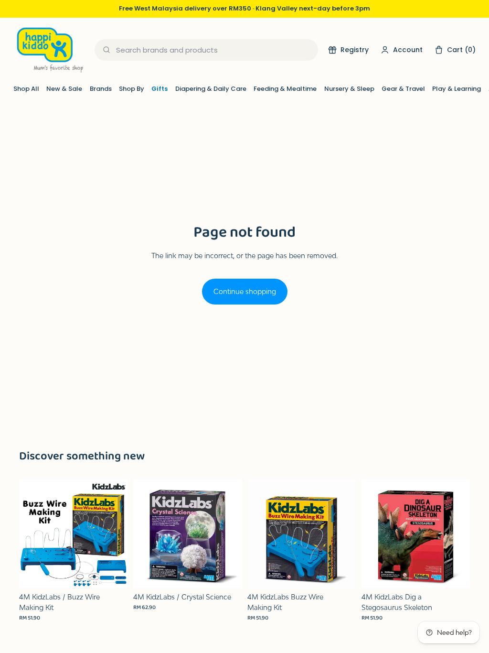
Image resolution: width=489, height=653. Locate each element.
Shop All (26, 88)
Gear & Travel (403, 88)
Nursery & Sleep (349, 88)
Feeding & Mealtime (285, 88)
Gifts (159, 88)
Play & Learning (456, 88)
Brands (101, 88)
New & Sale (64, 88)
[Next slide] (117, 533)
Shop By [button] (131, 88)
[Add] (112, 573)
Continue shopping (244, 291)
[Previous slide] (29, 533)
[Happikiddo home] (49, 50)
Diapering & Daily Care (210, 88)
